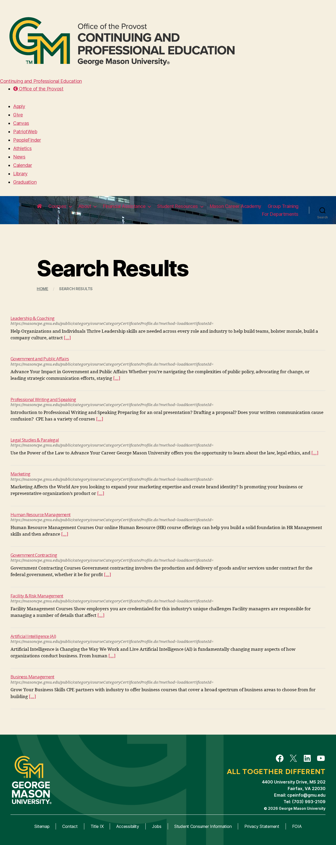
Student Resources (177, 206)
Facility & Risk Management (36, 596)
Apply (19, 106)
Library (20, 173)
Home (42, 288)
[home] (39, 206)
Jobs (156, 826)
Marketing (20, 474)
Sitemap (41, 826)
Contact (69, 826)
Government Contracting (33, 555)
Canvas (21, 123)
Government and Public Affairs (39, 359)
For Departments (280, 214)
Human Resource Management (40, 514)
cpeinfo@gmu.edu (306, 795)
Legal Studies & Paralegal (34, 440)
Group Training (283, 206)
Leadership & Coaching (32, 318)
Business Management (32, 677)
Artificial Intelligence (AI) (33, 636)
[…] (67, 338)
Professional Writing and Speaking (43, 399)
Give (18, 114)
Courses (57, 206)
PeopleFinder (27, 140)
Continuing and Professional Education (41, 81)
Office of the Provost (41, 88)
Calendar (22, 165)
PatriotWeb (25, 131)
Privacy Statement (261, 826)
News (19, 157)
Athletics (22, 148)
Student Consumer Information (203, 826)
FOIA (297, 826)
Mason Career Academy (235, 206)
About (84, 206)
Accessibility (127, 826)
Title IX (97, 826)
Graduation (24, 182)
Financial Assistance (124, 206)
